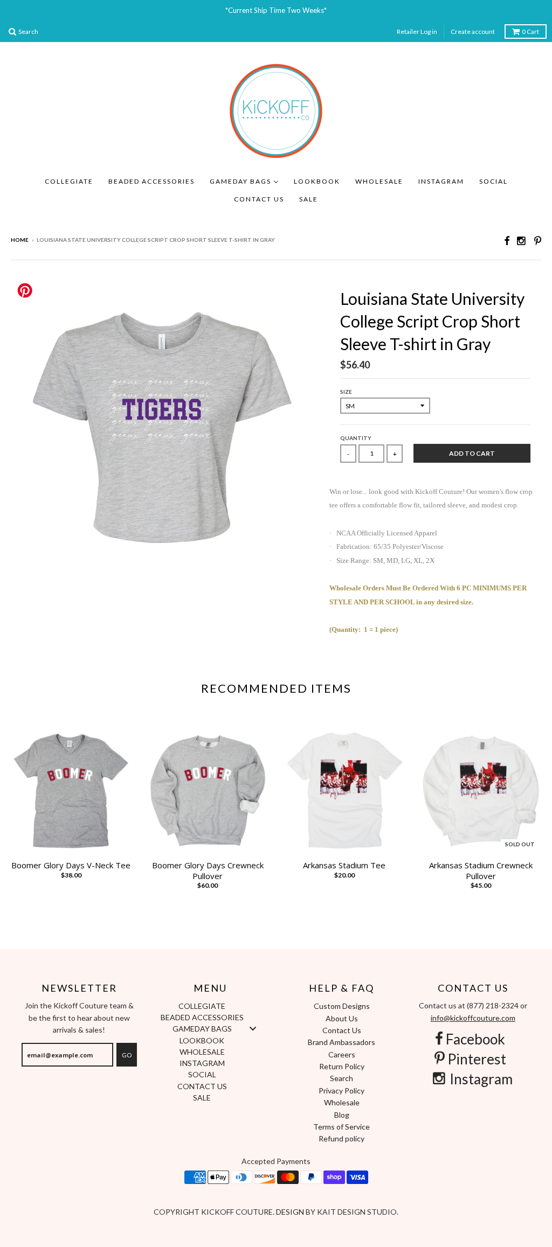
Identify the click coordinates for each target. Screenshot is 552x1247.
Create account (473, 31)
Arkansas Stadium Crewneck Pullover (481, 870)
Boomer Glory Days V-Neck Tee (70, 865)
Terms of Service (341, 1126)
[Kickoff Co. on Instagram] (522, 240)
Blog (341, 1114)
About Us (342, 1018)
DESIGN (291, 1211)
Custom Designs (342, 1006)
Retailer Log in (417, 31)
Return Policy (341, 1066)
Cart (530, 31)
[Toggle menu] (253, 1028)
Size (346, 391)
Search (341, 1078)
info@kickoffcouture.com (473, 1017)
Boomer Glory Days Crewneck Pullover (208, 870)
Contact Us (341, 1030)
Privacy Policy (341, 1090)
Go (127, 1054)
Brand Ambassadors (341, 1042)
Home (20, 239)
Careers (341, 1054)
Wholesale (342, 1102)
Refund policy (341, 1138)
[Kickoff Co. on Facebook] (506, 240)
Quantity (355, 438)
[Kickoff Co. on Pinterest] (537, 240)
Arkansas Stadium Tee (344, 865)
